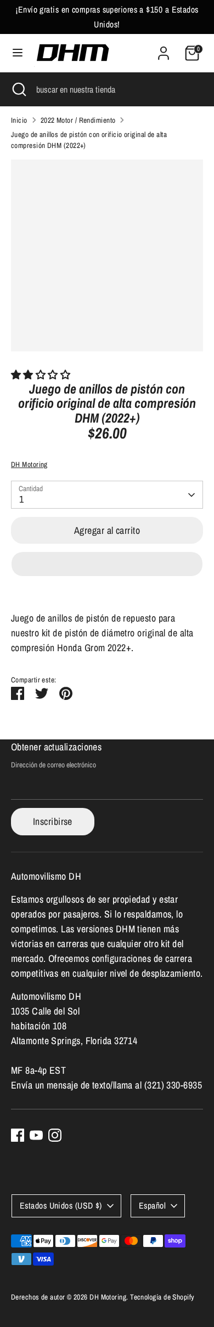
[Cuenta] (163, 49)
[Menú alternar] (18, 53)
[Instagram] (54, 1135)
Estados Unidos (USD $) (61, 1205)
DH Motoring (29, 464)
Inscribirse (52, 821)
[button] (42, 374)
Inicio (19, 120)
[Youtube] (36, 1135)
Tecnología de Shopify (162, 1297)
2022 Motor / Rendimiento (78, 120)
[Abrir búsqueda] (18, 89)
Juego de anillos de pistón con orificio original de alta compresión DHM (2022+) (89, 139)
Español (152, 1205)
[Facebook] (17, 1135)
